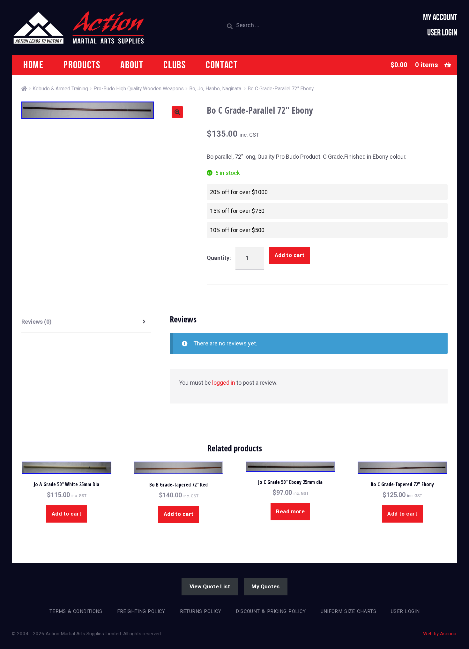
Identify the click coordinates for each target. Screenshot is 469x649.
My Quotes (265, 586)
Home (33, 65)
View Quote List (210, 586)
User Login (442, 32)
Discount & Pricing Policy (271, 611)
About (131, 65)
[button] (177, 112)
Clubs (174, 65)
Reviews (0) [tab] (36, 321)
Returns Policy (200, 611)
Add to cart (290, 255)
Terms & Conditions (75, 611)
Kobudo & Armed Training (60, 89)
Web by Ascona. (440, 634)
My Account (440, 17)
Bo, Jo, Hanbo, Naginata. (215, 89)
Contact (222, 65)
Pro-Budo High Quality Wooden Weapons (138, 89)
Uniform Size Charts (348, 611)
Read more (290, 511)
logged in (223, 382)
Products (81, 65)
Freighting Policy (141, 611)
